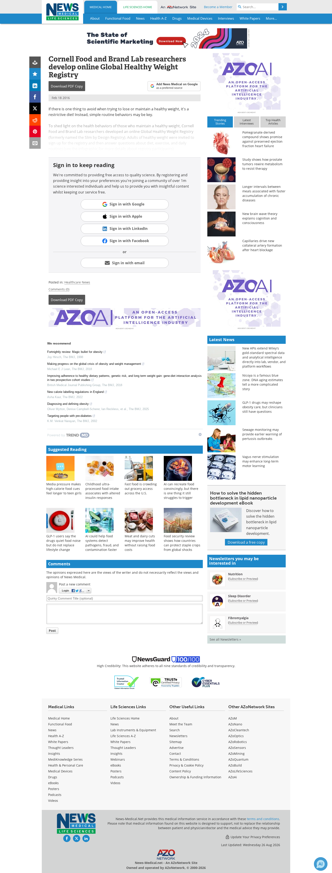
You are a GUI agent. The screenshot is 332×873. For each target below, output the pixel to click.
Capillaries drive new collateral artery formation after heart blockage (262, 245)
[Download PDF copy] (35, 62)
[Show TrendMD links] (200, 434)
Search (174, 730)
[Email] (35, 143)
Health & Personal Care (65, 765)
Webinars (117, 759)
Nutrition (235, 574)
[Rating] (35, 74)
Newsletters (178, 736)
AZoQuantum (238, 759)
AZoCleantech (238, 730)
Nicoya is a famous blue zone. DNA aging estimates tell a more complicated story (262, 382)
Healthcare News (77, 282)
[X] (35, 108)
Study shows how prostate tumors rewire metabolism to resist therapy (262, 164)
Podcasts (54, 795)
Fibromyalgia (238, 618)
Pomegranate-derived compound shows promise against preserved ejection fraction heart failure (262, 139)
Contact (175, 753)
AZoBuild (235, 765)
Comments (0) (59, 289)
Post (52, 630)
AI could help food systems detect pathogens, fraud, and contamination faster (102, 543)
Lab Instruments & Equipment (133, 730)
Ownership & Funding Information (195, 777)
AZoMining (236, 753)
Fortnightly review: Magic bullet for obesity (75, 352)
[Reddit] (35, 120)
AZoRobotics (237, 742)
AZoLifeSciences (240, 771)
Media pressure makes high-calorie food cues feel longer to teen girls (64, 488)
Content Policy (180, 771)
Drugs (52, 777)
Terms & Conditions (184, 759)
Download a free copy (246, 542)
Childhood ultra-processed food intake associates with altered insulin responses (102, 491)
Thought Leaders (61, 748)
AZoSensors (237, 748)
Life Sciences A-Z (123, 736)
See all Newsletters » (225, 639)
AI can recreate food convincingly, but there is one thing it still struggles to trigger (181, 491)
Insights (54, 753)
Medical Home (101, 7)
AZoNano (235, 724)
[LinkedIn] (35, 85)
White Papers (58, 742)
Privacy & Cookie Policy (186, 765)
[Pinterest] (35, 131)
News (52, 730)
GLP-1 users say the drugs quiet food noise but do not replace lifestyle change (63, 543)
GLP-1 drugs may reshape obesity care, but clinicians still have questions (262, 407)
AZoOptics (236, 736)
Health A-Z (56, 736)
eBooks (53, 783)
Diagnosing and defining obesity (68, 404)
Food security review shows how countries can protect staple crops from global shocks (182, 543)
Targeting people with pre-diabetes (69, 416)
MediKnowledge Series (65, 759)
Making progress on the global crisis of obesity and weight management (94, 364)
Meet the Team (180, 724)
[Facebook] (35, 97)
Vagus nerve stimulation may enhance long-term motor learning (260, 461)
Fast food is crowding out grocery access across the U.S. (141, 488)
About (173, 718)
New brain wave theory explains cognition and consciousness (259, 218)
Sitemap (175, 742)
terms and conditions (263, 819)
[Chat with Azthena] (320, 864)
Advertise (176, 748)
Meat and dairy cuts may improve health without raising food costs (140, 543)
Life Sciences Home (137, 7)
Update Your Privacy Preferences (255, 837)
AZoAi (232, 777)
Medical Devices (60, 771)
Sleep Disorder (239, 596)
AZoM (232, 718)
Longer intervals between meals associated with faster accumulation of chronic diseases (263, 193)
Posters (53, 789)
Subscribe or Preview (243, 579)
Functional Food (60, 724)
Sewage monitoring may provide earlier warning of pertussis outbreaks (262, 434)
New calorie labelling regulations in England (75, 392)
